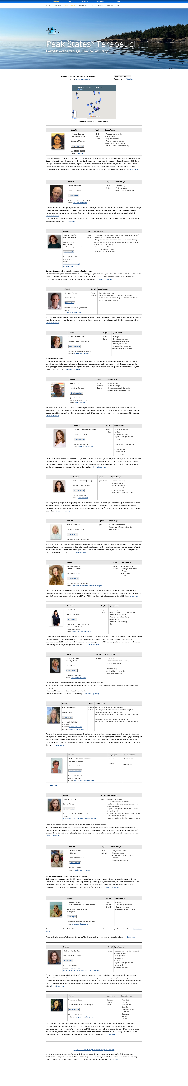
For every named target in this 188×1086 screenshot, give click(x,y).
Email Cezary (73, 195)
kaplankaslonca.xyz (86, 446)
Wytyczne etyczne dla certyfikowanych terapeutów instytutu (94, 1050)
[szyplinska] (56, 909)
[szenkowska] (57, 859)
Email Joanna (74, 1009)
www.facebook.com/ (70, 266)
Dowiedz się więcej (53, 216)
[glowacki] (57, 390)
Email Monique (75, 863)
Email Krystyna (71, 670)
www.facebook (80, 403)
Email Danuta (69, 252)
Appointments (83, 5)
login (118, 5)
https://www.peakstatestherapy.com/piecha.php (79, 818)
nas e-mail (114, 1059)
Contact (110, 5)
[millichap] (54, 715)
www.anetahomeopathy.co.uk (82, 631)
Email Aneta (72, 619)
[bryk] (56, 194)
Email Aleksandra (75, 771)
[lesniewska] (56, 618)
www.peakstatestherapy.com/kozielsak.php (87, 586)
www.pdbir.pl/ (83, 498)
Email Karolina (73, 578)
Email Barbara (69, 809)
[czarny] (54, 242)
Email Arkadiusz (76, 393)
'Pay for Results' (97, 5)
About (48, 5)
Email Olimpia (80, 439)
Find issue (57, 5)
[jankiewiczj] (56, 532)
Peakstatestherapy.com (73, 312)
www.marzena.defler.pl (81, 354)
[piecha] (54, 805)
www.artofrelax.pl (74, 968)
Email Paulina (79, 490)
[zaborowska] (57, 1006)
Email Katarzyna (77, 146)
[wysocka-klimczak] (54, 958)
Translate (130, 79)
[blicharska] (58, 142)
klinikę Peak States (83, 79)
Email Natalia (67, 717)
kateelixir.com (80, 153)
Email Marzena (74, 346)
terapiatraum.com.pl (80, 203)
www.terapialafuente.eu (80, 924)
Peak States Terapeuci (90, 43)
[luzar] (55, 665)
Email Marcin (69, 303)
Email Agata (71, 917)
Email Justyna (72, 534)
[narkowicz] (56, 766)
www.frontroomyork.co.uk (82, 870)
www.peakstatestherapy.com (84, 780)
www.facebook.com (77, 729)
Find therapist (70, 5)
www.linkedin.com (75, 727)
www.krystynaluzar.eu (78, 678)
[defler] (57, 342)
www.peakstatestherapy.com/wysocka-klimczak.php (81, 970)
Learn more (71, 221)
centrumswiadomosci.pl (71, 264)
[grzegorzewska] (59, 486)
